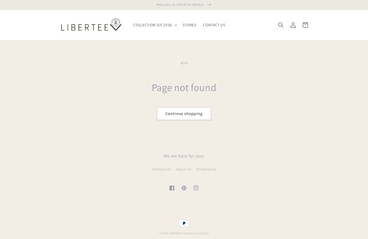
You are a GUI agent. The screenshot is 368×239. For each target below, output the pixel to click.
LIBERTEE (175, 233)
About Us (183, 169)
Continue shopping (184, 113)
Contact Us (161, 169)
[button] (154, 25)
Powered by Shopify (196, 233)
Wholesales (206, 169)
